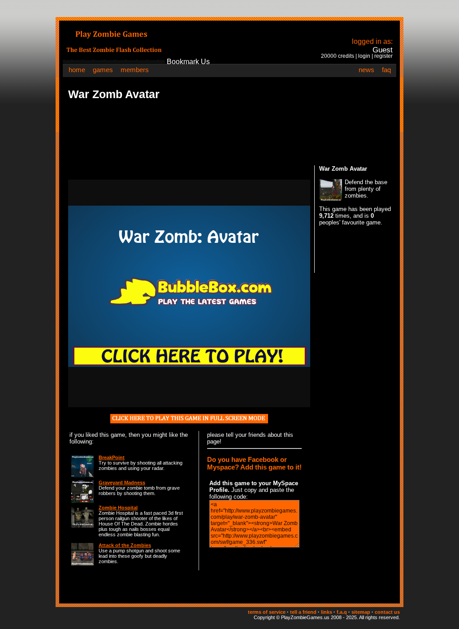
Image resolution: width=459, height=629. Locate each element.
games (103, 69)
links (326, 612)
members (135, 69)
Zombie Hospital (118, 507)
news (366, 69)
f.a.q (342, 612)
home (77, 69)
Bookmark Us (188, 61)
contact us (387, 612)
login (364, 56)
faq (386, 69)
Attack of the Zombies (125, 545)
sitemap (360, 612)
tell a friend (303, 612)
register (383, 56)
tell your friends (246, 434)
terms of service (267, 612)
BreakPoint (112, 457)
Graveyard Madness (122, 482)
